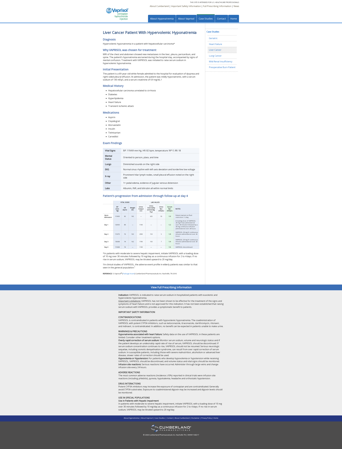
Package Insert (129, 273)
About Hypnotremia (131, 418)
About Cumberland (159, 6)
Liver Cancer (215, 49)
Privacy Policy (206, 418)
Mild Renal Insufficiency (220, 61)
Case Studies (206, 18)
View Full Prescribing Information (171, 287)
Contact (221, 18)
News (236, 6)
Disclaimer (195, 418)
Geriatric (213, 38)
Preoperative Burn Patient (222, 67)
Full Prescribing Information (217, 6)
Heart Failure (215, 44)
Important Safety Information (186, 6)
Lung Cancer (215, 55)
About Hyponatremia (162, 18)
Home (233, 18)
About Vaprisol (186, 18)
